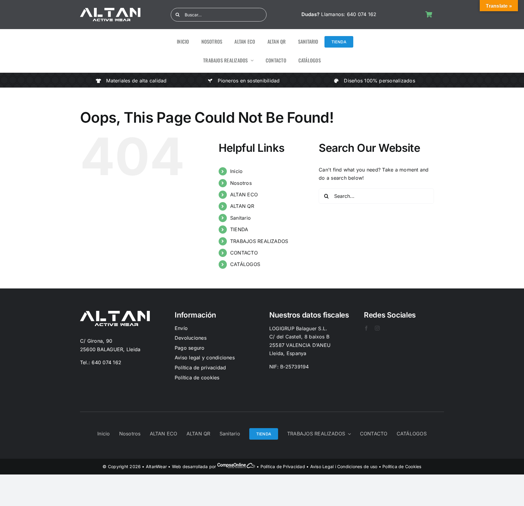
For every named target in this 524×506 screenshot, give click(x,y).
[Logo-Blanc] (110, 10)
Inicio (236, 171)
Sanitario (240, 218)
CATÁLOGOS (245, 264)
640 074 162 (362, 14)
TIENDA (239, 229)
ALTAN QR (242, 206)
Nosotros (241, 183)
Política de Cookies (402, 466)
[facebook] (366, 328)
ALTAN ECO (244, 194)
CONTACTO (244, 253)
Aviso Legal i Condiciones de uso (344, 466)
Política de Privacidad (282, 466)
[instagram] (377, 328)
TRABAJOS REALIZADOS (259, 241)
